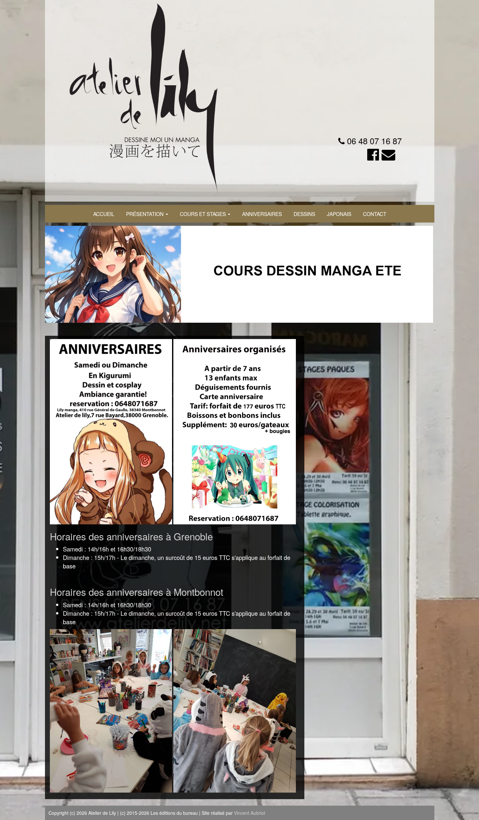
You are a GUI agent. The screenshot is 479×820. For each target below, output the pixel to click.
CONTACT (374, 213)
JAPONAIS (339, 213)
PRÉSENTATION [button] (145, 213)
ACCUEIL (103, 213)
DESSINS (304, 213)
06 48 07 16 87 (374, 141)
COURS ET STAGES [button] (203, 213)
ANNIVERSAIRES (262, 213)
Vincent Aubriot (249, 813)
